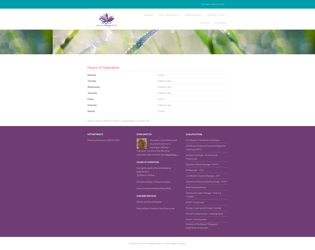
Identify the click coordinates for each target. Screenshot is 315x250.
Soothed (182, 243)
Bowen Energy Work (107, 19)
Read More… (171, 154)
